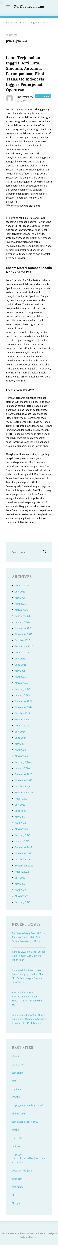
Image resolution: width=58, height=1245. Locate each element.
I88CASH (16, 1097)
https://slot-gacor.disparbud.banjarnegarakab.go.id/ (28, 1158)
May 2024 (20, 743)
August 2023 (22, 798)
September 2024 (24, 719)
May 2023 (20, 817)
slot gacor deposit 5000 (25, 1121)
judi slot (16, 1146)
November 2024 (23, 707)
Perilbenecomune (29, 6)
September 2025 (24, 646)
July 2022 (20, 877)
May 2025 (20, 670)
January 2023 (22, 841)
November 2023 (23, 780)
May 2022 (20, 883)
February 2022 (22, 902)
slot (14, 1081)
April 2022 (20, 890)
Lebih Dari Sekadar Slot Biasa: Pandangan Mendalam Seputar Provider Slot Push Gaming (29, 1019)
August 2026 (22, 585)
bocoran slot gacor (22, 1170)
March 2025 (21, 683)
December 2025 (23, 628)
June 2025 (20, 664)
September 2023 (24, 792)
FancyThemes (30, 1237)
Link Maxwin (19, 1113)
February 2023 (22, 835)
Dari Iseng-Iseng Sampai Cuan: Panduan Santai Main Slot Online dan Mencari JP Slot (29, 937)
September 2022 (24, 865)
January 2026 (22, 622)
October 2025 (22, 640)
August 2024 (22, 725)
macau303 (17, 1138)
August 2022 (22, 871)
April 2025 (20, 676)
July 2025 (20, 658)
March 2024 (21, 756)
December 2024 (23, 701)
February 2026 (22, 616)
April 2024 (20, 750)
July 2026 (20, 591)
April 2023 (20, 823)
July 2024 (20, 731)
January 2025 (22, 695)
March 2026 (21, 610)
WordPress (37, 1233)
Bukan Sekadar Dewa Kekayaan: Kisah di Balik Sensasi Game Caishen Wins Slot (27, 998)
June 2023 (20, 810)
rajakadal (17, 1089)
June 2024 (20, 737)
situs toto (17, 1064)
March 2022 (21, 896)
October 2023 (22, 786)
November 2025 (23, 634)
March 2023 (21, 829)
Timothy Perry (24, 97)
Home (23, 22)
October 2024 (22, 713)
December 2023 (23, 774)
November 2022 (23, 853)
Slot (14, 1195)
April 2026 (20, 603)
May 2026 (20, 597)
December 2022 (23, 847)
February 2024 (22, 762)
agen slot (17, 1178)
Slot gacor (17, 1203)
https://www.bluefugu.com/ (27, 1105)
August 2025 (22, 652)
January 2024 (22, 768)
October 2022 (22, 859)
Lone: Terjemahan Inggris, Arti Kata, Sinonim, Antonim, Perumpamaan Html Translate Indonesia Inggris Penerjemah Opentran (25, 73)
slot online (17, 1072)
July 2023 (20, 804)
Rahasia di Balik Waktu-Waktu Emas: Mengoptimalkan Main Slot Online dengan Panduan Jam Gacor (28, 976)
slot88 (15, 1056)
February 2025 (22, 689)
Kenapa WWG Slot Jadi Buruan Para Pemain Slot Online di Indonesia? (29, 955)
